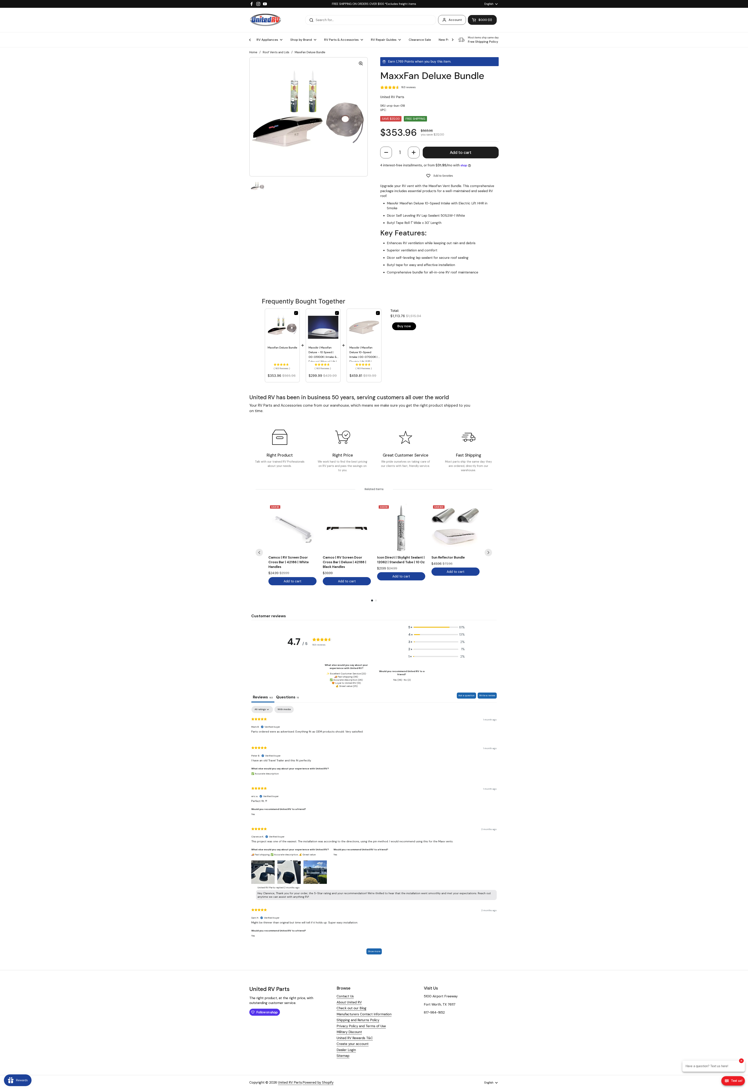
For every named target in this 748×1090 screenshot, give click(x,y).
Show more (374, 951)
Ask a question (466, 695)
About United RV (349, 1002)
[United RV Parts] (265, 20)
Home (253, 52)
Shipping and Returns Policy (358, 1020)
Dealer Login (346, 1050)
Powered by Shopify (318, 1082)
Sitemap (343, 1056)
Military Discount (349, 1032)
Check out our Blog (351, 1008)
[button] (386, 152)
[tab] (287, 697)
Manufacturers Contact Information (364, 1014)
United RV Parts (290, 1082)
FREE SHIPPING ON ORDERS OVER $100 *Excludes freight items (374, 3)
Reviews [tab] (263, 697)
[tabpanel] (374, 832)
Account (455, 20)
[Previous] (259, 552)
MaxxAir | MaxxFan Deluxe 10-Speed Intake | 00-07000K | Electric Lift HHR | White (363, 353)
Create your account (353, 1044)
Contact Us (345, 996)
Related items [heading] (374, 489)
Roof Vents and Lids (276, 52)
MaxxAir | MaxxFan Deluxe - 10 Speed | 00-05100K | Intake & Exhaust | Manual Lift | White (323, 353)
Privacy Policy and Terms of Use (361, 1026)
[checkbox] (284, 709)
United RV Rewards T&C (355, 1038)
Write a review (487, 695)
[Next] (488, 552)
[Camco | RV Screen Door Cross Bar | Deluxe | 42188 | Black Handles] (347, 528)
